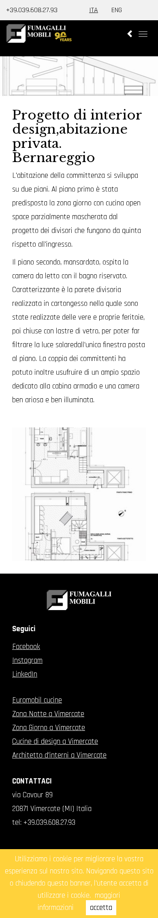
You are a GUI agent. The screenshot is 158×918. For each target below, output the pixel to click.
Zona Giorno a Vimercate (48, 728)
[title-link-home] (79, 40)
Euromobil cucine (37, 700)
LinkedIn (24, 674)
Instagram (27, 660)
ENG (116, 10)
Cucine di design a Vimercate (55, 742)
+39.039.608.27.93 (32, 10)
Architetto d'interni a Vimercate (59, 755)
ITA (93, 10)
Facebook (26, 647)
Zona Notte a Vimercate (48, 714)
